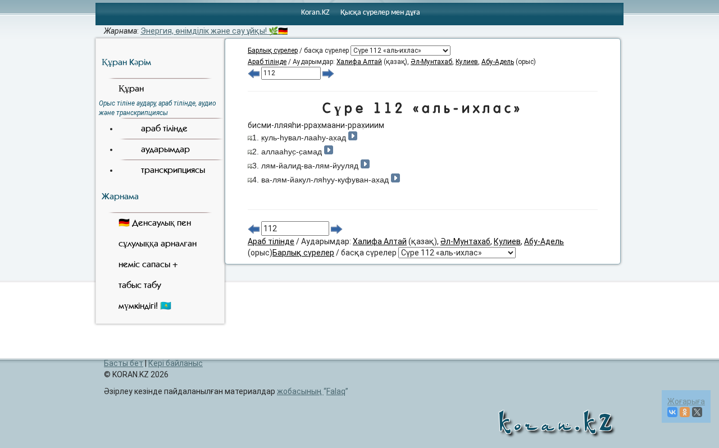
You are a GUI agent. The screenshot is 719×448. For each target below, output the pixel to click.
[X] (697, 412)
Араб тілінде (267, 62)
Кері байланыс (175, 363)
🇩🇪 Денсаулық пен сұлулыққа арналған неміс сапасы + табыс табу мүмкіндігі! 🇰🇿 (158, 264)
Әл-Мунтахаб (431, 62)
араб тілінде (164, 128)
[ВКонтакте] (672, 412)
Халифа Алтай (359, 62)
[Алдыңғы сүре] (254, 73)
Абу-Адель (497, 62)
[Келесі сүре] (328, 73)
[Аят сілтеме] (250, 137)
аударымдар (165, 149)
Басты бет (123, 363)
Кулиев (467, 62)
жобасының (311, 391)
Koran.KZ (315, 12)
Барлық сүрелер (273, 50)
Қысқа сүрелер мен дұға (380, 12)
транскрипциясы (173, 170)
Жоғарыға (686, 401)
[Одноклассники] (685, 412)
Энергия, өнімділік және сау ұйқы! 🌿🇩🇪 (214, 30)
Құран (131, 88)
